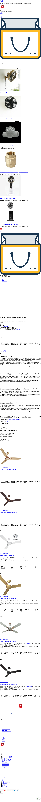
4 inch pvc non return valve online (7, 756)
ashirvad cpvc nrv (4, 758)
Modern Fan (4, 778)
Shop (3, 279)
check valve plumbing (5, 765)
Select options (29, 514)
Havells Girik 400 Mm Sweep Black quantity (7, 323)
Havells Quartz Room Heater (6, 773)
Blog (3, 739)
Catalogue (4, 740)
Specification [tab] (4, 351)
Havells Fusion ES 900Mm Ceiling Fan (8, 469)
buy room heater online (5, 764)
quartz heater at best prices (6, 781)
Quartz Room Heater (5, 783)
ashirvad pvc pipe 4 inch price (6, 760)
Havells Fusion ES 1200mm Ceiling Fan (9, 512)
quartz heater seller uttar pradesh (6, 782)
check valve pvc (4, 766)
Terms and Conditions (6, 729)
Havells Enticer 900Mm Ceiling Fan (8, 598)
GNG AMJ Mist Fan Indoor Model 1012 (9, 224)
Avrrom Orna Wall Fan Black (6, 118)
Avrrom (7, 421)
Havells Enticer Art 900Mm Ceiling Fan (8, 684)
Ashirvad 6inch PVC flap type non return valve (10, 145)
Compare (6, 326)
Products (3, 738)
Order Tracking (4, 732)
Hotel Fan (3, 775)
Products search (4, 11)
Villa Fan (3, 785)
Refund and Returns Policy (6, 731)
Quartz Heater (4, 780)
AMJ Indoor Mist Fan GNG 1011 (7, 198)
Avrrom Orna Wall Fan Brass (6, 92)
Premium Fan (4, 779)
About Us (3, 737)
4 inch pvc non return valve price (7, 757)
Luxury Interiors (4, 777)
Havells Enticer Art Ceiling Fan (7, 555)
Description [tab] (4, 350)
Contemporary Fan (5, 767)
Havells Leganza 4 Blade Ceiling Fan (8, 641)
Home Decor (4, 774)
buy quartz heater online (5, 763)
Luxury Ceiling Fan (5, 776)
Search (1, 793)
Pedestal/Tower (4, 281)
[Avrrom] (1, 0)
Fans (3, 280)
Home (3, 278)
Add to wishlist (2, 326)
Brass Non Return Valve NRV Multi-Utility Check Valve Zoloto (14, 172)
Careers (3, 741)
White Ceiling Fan (4, 786)
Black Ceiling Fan (4, 762)
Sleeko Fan (3, 784)
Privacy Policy (4, 730)
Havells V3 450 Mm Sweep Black (14, 419)
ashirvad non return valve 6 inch (6, 759)
